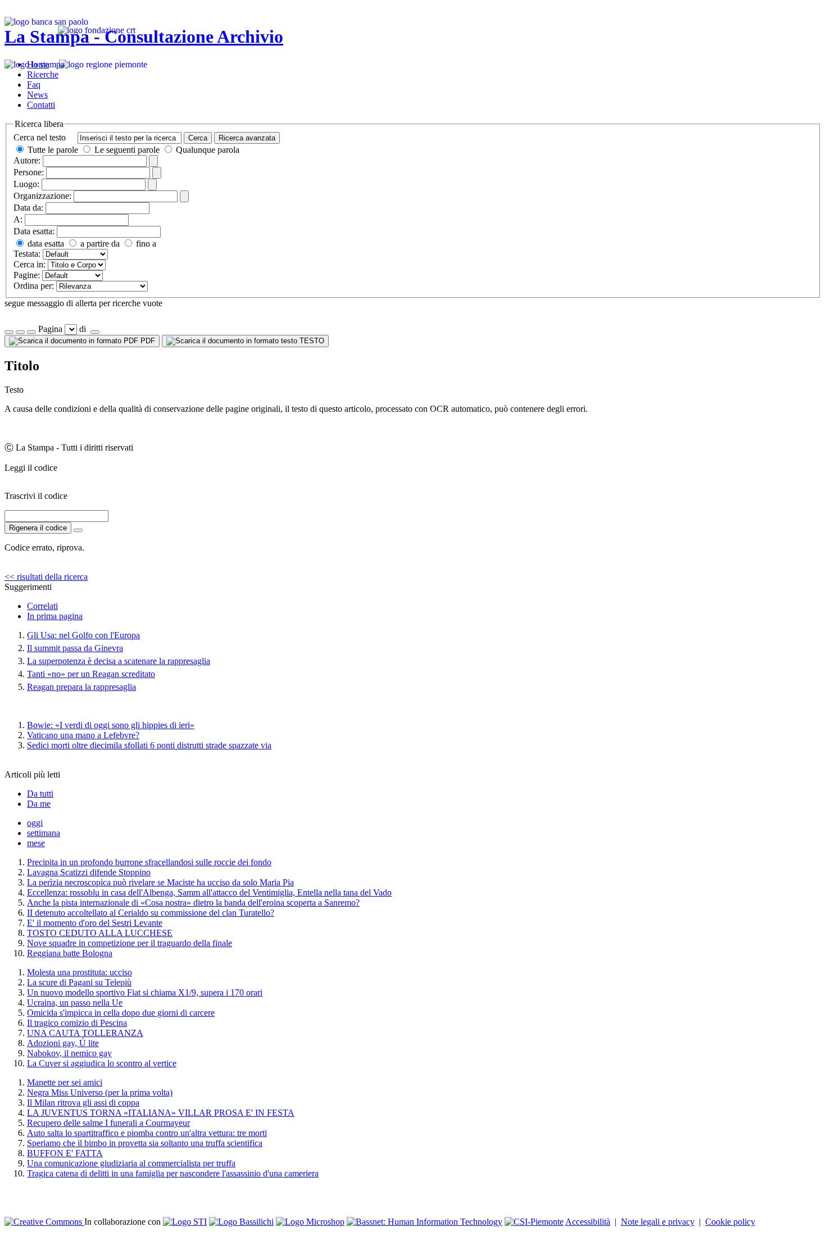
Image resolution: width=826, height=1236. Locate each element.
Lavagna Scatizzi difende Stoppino (89, 872)
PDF (146, 341)
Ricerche (42, 74)
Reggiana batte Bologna (69, 953)
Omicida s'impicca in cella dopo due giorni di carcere (121, 1012)
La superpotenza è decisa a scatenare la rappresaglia (118, 661)
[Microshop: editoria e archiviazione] (310, 1221)
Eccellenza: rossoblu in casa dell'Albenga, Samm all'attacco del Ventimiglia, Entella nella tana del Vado (209, 892)
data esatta (44, 243)
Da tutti (40, 793)
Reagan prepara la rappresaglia (81, 687)
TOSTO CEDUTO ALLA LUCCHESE (100, 933)
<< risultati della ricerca (46, 576)
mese (36, 843)
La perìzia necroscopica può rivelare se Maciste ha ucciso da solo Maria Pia (160, 882)
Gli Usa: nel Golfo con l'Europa (83, 635)
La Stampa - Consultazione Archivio (143, 36)
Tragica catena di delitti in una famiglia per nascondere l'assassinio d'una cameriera (173, 1173)
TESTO (310, 341)
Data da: (28, 207)
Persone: (28, 172)
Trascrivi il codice (35, 496)
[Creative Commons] (44, 1221)
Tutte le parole (52, 149)
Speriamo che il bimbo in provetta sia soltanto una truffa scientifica (144, 1143)
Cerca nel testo (39, 137)
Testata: (26, 253)
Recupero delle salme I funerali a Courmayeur (108, 1123)
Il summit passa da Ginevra (75, 648)
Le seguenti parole (127, 149)
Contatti (41, 105)
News (37, 94)
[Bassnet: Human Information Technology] (424, 1221)
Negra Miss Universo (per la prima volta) (100, 1092)
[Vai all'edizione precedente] (8, 332)
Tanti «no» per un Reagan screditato (91, 674)
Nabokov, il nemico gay (69, 1053)
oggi (35, 823)
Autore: (26, 160)
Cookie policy (730, 1221)
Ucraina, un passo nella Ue (74, 1002)
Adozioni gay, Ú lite (63, 1043)
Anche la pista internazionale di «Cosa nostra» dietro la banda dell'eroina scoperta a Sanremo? (193, 902)
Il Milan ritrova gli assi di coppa (83, 1102)
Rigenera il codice (38, 528)
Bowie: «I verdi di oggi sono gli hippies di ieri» (110, 725)
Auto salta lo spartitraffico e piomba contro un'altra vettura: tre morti (147, 1133)
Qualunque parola (206, 149)
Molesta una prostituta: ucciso (79, 972)
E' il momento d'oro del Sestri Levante (94, 923)
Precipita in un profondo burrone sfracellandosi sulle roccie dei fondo (149, 862)
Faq (33, 84)
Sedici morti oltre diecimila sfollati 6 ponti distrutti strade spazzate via (149, 745)
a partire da (99, 243)
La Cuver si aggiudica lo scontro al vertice (101, 1063)
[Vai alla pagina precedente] (31, 332)
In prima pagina (55, 616)
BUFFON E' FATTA (65, 1153)
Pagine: (26, 275)
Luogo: (26, 184)
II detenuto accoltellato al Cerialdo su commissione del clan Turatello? (150, 912)
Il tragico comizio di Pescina (77, 1023)
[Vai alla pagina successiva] (94, 332)
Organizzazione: (42, 196)
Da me (39, 803)
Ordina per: (33, 285)
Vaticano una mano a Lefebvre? (83, 735)
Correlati (42, 606)
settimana (43, 833)
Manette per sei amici (64, 1082)
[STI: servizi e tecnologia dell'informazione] (185, 1221)
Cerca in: (29, 264)
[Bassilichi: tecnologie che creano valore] (241, 1221)
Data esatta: (34, 231)
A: (17, 219)
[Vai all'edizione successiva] (20, 332)
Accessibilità (587, 1221)
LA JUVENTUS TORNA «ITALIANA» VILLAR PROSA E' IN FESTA (160, 1112)
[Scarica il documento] (78, 530)
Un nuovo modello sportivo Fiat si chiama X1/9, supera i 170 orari (144, 992)
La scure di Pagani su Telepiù (79, 982)
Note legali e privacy (658, 1221)
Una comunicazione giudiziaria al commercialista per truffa (131, 1163)
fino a (145, 243)
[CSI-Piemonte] (534, 1221)
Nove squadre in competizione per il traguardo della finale (129, 943)
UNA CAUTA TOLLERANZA (85, 1033)
